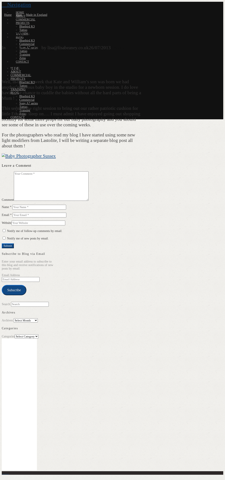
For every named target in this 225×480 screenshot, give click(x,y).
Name (6, 207)
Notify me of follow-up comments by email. (34, 231)
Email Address (11, 275)
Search (6, 304)
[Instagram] (8, 473)
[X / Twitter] (5, 473)
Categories (8, 336)
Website (6, 223)
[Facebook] (3, 473)
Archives (7, 320)
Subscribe (14, 290)
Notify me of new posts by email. (28, 238)
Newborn (15, 47)
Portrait (33, 47)
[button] (16, 4)
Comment (8, 199)
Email (7, 215)
